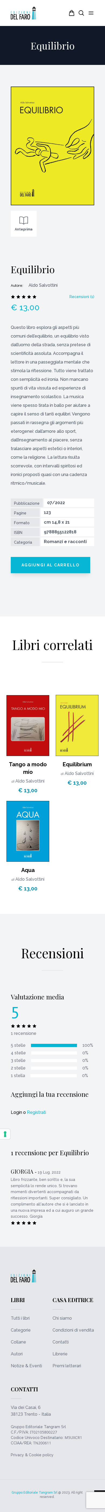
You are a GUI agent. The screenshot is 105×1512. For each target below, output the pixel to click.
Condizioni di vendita (73, 1330)
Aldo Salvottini (29, 781)
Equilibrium (77, 764)
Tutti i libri (20, 1318)
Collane (18, 1342)
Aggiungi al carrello (50, 565)
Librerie (60, 1353)
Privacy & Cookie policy (32, 1455)
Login (16, 1112)
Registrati (36, 1112)
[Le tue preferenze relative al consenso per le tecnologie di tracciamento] (5, 1134)
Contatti (60, 1342)
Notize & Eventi (26, 1365)
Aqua (28, 870)
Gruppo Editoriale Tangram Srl (38, 1427)
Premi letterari (66, 1365)
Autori (17, 1353)
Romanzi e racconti (65, 541)
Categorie (21, 1330)
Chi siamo (62, 1318)
